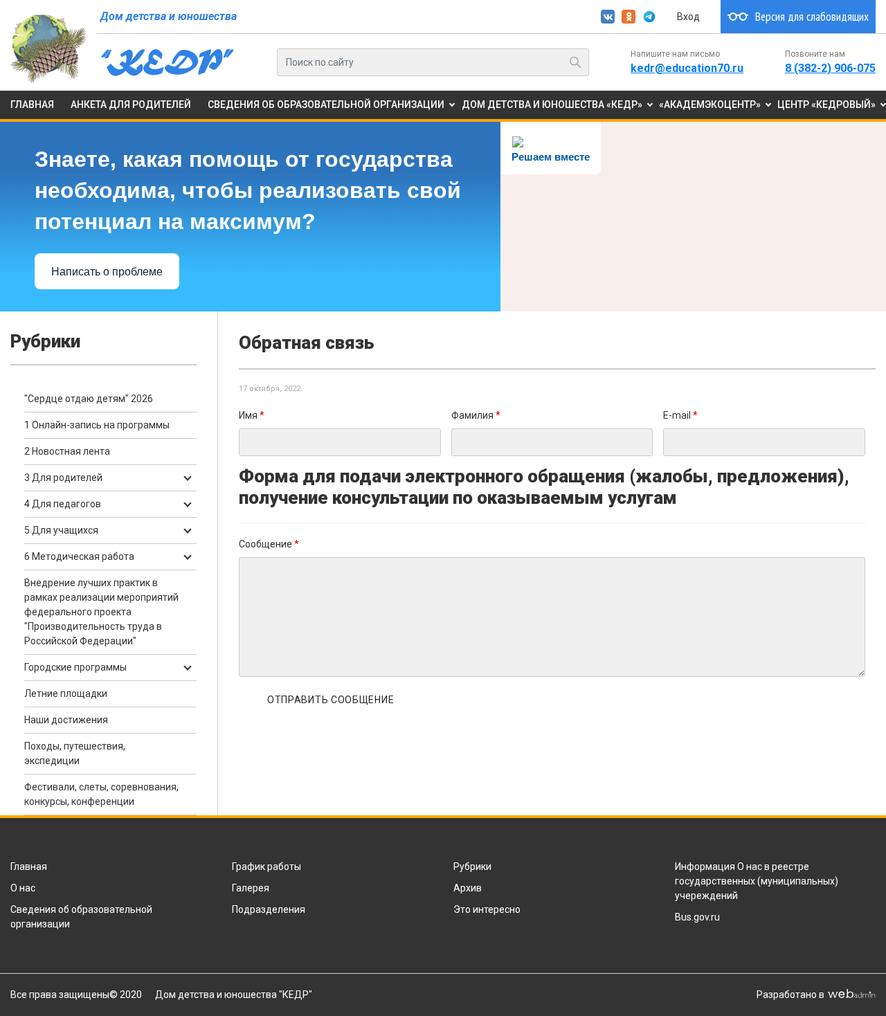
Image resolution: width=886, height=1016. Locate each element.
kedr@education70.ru (687, 68)
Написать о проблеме (107, 272)
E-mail (680, 415)
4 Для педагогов (62, 503)
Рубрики (472, 866)
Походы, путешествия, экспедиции (74, 753)
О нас (22, 887)
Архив (467, 887)
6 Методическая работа (79, 556)
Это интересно (487, 909)
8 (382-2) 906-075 (830, 68)
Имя (251, 415)
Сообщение (269, 544)
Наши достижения (66, 719)
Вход (688, 16)
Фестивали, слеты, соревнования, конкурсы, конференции (101, 794)
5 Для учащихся (61, 530)
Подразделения (268, 909)
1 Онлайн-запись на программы (97, 424)
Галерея (250, 887)
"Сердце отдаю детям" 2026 (88, 398)
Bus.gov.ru (697, 917)
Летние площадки (65, 693)
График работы (266, 866)
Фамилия (475, 415)
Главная (28, 866)
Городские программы (75, 667)
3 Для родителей (63, 477)
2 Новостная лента (67, 451)
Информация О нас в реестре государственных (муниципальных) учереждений (756, 881)
